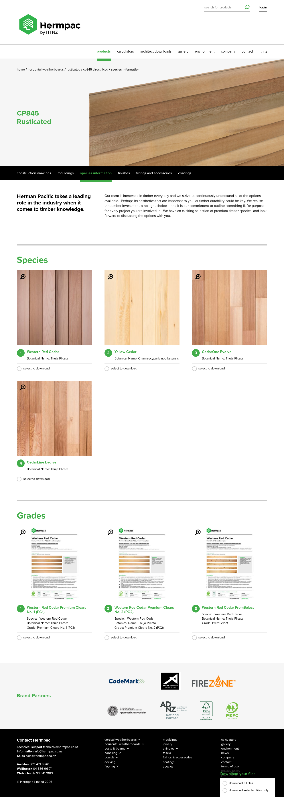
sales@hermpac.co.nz (41, 756)
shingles (168, 748)
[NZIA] (127, 710)
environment (205, 51)
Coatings (184, 173)
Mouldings (65, 173)
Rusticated (74, 69)
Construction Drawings (34, 173)
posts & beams (115, 748)
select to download (36, 368)
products (104, 51)
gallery (183, 51)
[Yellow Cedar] (108, 273)
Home (21, 69)
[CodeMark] (127, 681)
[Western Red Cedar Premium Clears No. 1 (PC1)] (20, 529)
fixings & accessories (177, 757)
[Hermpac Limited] (50, 22)
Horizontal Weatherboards (46, 69)
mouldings (170, 740)
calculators (125, 51)
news (225, 753)
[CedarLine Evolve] (20, 384)
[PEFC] (233, 710)
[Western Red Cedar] (20, 273)
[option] (142, 112)
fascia (167, 753)
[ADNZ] (173, 710)
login (263, 7)
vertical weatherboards (121, 740)
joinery (167, 744)
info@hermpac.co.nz (48, 751)
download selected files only (248, 790)
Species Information (96, 173)
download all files (241, 783)
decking (110, 762)
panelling (111, 753)
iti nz (263, 51)
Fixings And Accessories (154, 173)
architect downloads (156, 51)
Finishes (124, 173)
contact (247, 51)
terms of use (230, 766)
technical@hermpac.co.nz (60, 747)
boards (109, 757)
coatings (169, 762)
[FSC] (206, 710)
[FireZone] (214, 681)
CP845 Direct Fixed (96, 69)
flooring (110, 766)
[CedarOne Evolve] (195, 273)
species (168, 766)
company (228, 51)
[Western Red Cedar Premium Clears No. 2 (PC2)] (108, 529)
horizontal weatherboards (122, 744)
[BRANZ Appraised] (170, 681)
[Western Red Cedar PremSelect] (195, 529)
